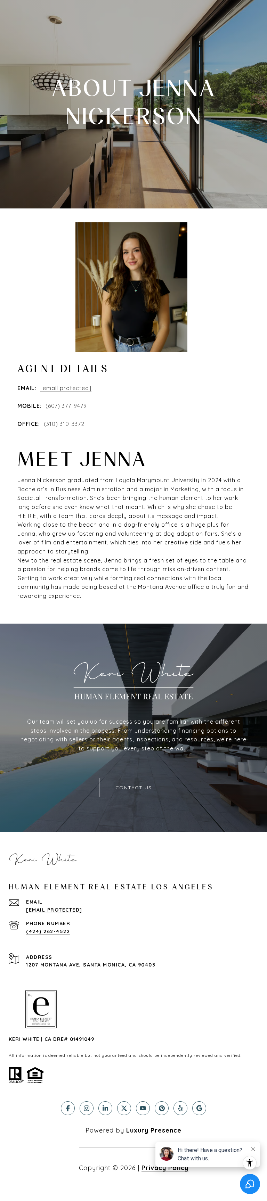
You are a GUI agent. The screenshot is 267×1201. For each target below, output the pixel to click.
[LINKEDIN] (105, 1108)
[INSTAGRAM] (87, 1108)
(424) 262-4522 (48, 931)
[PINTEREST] (162, 1108)
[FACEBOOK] (68, 1108)
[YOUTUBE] (143, 1108)
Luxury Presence (153, 1130)
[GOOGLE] (199, 1108)
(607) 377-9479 (66, 405)
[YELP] (180, 1108)
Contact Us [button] (133, 787)
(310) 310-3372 (64, 423)
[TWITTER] (124, 1108)
